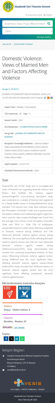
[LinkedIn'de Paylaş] (17, 338)
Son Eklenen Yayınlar (23, 44)
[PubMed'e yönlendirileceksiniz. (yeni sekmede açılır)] (45, 97)
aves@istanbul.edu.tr (16, 370)
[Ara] (49, 23)
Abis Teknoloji (24, 399)
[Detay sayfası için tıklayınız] (9, 292)
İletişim (41, 389)
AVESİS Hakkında (28, 389)
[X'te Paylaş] (11, 338)
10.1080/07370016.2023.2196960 (33, 126)
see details (19, 327)
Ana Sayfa (6, 44)
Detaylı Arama (44, 36)
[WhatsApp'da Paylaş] (22, 338)
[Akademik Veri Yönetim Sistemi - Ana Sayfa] (8, 6)
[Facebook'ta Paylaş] (6, 338)
